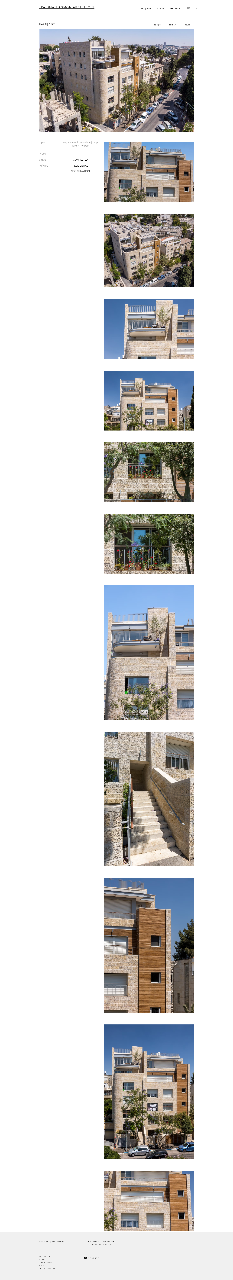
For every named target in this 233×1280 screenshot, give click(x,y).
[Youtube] (85, 1257)
